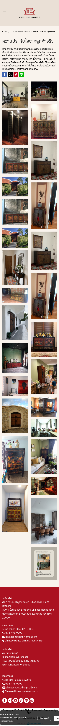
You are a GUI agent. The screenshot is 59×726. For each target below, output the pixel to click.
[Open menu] (5, 13)
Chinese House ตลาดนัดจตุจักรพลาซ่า (23, 640)
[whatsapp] (31, 700)
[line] (26, 700)
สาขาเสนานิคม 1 (10, 653)
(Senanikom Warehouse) (16, 656)
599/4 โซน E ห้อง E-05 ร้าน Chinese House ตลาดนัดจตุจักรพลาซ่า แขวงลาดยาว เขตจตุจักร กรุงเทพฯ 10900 (28, 613)
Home (4, 32)
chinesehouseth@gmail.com (21, 636)
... (11, 32)
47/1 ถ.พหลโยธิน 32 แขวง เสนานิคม (20, 660)
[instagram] (10, 700)
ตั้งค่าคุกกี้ (44, 718)
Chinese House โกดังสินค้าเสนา (21, 691)
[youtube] (15, 700)
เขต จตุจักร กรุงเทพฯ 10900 (16, 664)
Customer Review (22, 32)
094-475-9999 (13, 632)
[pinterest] (21, 700)
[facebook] (4, 700)
